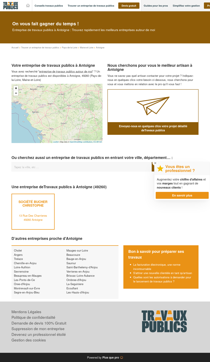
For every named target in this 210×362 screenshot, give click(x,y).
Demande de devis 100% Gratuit (38, 323)
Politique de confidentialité (33, 317)
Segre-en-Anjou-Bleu (26, 292)
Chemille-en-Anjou (25, 263)
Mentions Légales (26, 311)
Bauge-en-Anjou (76, 259)
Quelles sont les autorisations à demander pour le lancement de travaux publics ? (162, 279)
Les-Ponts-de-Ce (24, 280)
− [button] (16, 93)
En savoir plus (182, 195)
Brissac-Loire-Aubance (80, 275)
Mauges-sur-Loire (77, 250)
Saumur (71, 263)
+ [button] (16, 88)
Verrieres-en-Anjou (77, 271)
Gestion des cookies (28, 340)
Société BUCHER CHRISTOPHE (33, 203)
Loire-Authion (22, 267)
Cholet (18, 250)
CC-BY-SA (97, 141)
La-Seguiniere (74, 284)
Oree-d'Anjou (22, 284)
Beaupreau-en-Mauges (28, 275)
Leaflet (56, 141)
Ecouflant (72, 288)
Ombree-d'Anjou (76, 280)
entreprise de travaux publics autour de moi (65, 71)
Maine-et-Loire (86, 47)
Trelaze (18, 259)
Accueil (15, 47)
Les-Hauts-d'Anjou (77, 292)
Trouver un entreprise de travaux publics (40, 47)
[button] (48, 5)
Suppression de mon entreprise (37, 328)
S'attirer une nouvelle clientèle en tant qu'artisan (162, 273)
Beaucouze (73, 255)
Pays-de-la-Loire (69, 47)
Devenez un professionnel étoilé (38, 334)
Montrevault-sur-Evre (27, 288)
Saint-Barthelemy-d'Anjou (82, 267)
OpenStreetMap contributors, (81, 141)
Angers (18, 255)
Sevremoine (21, 271)
